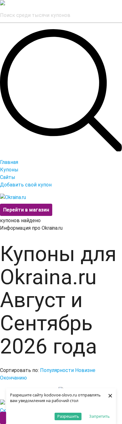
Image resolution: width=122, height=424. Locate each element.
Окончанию (13, 378)
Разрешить (68, 416)
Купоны (9, 170)
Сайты (7, 177)
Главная (9, 162)
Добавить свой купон (26, 185)
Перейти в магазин (26, 210)
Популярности (57, 370)
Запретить (99, 416)
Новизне (85, 370)
